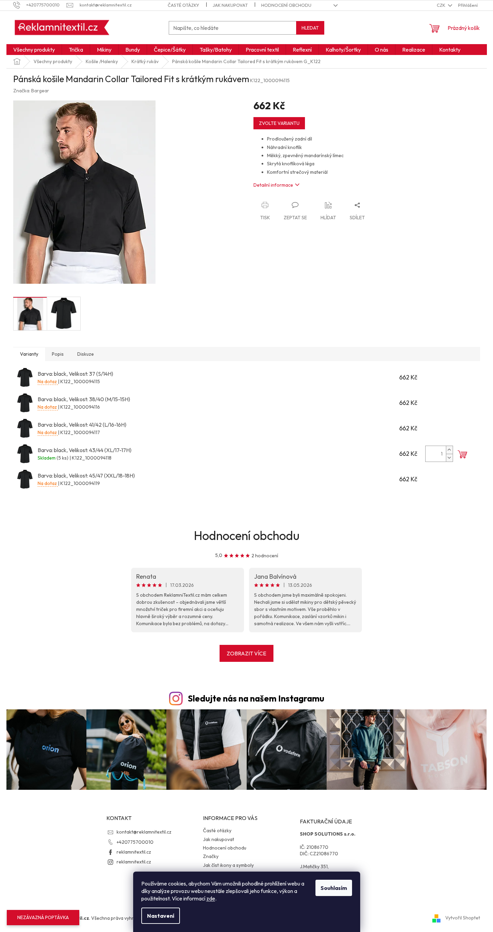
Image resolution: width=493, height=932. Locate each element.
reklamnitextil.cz (134, 852)
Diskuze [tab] (85, 354)
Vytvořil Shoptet (462, 918)
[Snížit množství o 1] (449, 458)
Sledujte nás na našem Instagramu (256, 698)
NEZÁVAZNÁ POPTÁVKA (43, 917)
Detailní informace (273, 185)
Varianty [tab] (29, 354)
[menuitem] (34, 49)
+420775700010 (135, 842)
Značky (211, 856)
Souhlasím (334, 887)
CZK (441, 5)
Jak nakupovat (230, 5)
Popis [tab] (58, 354)
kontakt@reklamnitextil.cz (144, 832)
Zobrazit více (246, 653)
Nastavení (160, 915)
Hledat (310, 28)
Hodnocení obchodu (286, 5)
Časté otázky (183, 5)
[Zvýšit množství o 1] (449, 450)
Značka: (31, 91)
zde (210, 898)
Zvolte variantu (279, 123)
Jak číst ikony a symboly (228, 865)
